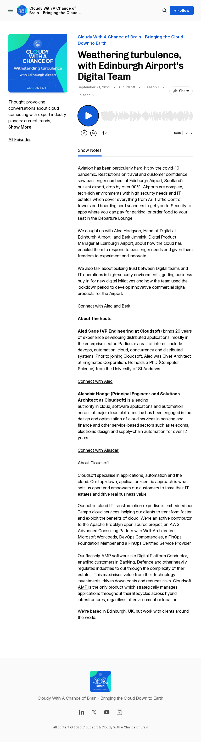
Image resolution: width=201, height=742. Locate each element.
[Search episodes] (165, 10)
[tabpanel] (135, 401)
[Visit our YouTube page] (106, 712)
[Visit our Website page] (119, 712)
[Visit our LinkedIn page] (81, 712)
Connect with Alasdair (98, 450)
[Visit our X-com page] (94, 712)
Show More (19, 127)
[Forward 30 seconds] (93, 133)
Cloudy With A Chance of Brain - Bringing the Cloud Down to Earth (53, 10)
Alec (108, 306)
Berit (126, 306)
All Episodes (19, 139)
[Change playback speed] (104, 133)
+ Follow (181, 10)
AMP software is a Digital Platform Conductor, (144, 555)
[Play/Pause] (88, 115)
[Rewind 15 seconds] (84, 133)
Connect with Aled (95, 381)
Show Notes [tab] (90, 150)
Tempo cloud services (98, 511)
